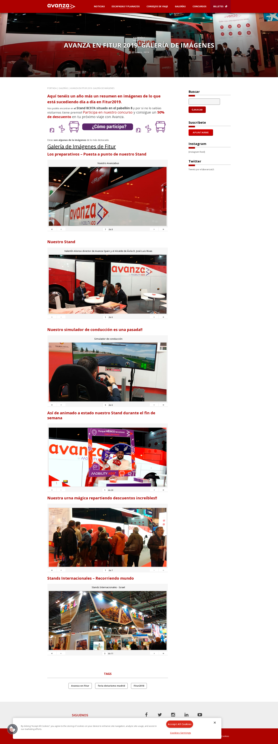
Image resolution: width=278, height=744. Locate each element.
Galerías (180, 6)
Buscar (198, 109)
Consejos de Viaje (157, 6)
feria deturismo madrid (111, 685)
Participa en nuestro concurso (108, 112)
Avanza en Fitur (80, 685)
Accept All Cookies (179, 724)
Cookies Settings (180, 732)
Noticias (99, 6)
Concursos (199, 6)
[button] (12, 729)
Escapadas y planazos (126, 6)
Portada (52, 88)
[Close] (215, 722)
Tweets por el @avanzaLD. (201, 169)
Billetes (218, 6)
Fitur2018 (139, 685)
